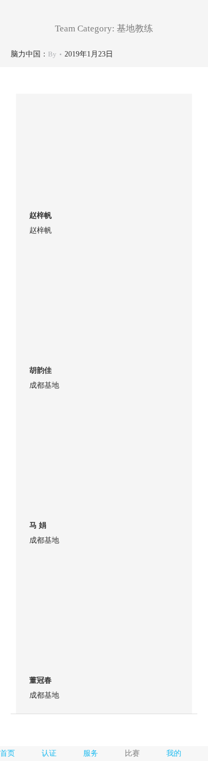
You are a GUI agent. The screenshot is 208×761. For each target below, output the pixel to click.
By (52, 54)
